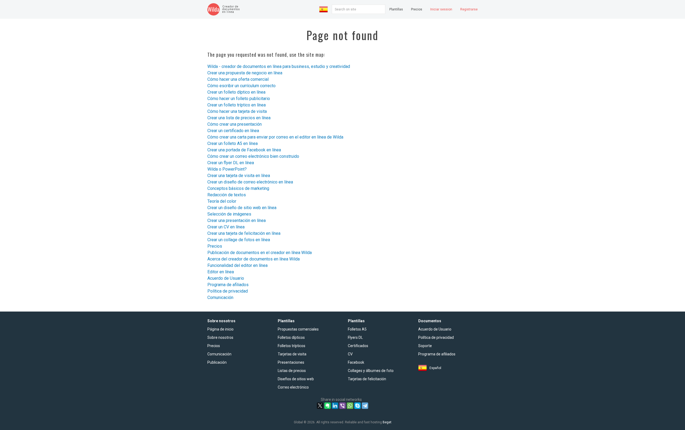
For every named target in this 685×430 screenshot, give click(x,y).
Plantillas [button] (396, 9)
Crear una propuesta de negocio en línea (244, 72)
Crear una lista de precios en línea (239, 117)
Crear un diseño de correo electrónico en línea (250, 182)
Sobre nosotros (220, 337)
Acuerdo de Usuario (225, 278)
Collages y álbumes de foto (371, 370)
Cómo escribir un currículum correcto (241, 85)
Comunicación (220, 297)
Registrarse (469, 9)
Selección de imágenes (229, 214)
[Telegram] (365, 405)
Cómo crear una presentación (234, 124)
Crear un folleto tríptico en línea (236, 104)
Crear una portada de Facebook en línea (244, 149)
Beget (387, 422)
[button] (323, 9)
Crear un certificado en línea (233, 130)
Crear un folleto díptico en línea (236, 92)
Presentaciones (291, 362)
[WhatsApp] (350, 405)
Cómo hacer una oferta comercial (238, 79)
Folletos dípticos (291, 337)
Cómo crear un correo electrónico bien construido (253, 156)
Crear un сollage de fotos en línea (238, 239)
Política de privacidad (227, 291)
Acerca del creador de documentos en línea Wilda (253, 259)
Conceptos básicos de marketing (238, 188)
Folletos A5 (357, 329)
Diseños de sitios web (296, 379)
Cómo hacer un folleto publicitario (238, 98)
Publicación (217, 362)
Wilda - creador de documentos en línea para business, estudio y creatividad (278, 66)
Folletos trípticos (291, 346)
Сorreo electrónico (293, 387)
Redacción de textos (226, 194)
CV (350, 354)
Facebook (356, 362)
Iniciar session (441, 9)
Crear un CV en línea (226, 226)
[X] (320, 405)
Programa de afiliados (228, 284)
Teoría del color (221, 201)
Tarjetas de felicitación (367, 379)
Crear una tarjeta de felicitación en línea (243, 233)
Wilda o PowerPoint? (227, 169)
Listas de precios (292, 370)
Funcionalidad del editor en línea (237, 265)
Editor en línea (220, 271)
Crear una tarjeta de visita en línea (238, 175)
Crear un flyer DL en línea (230, 162)
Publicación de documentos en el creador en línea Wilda (259, 252)
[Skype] (357, 405)
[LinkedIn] (335, 405)
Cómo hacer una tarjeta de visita (237, 111)
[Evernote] (327, 405)
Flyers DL (355, 337)
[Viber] (342, 405)
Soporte (425, 346)
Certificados (358, 346)
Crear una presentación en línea (236, 220)
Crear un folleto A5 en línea (232, 143)
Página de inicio (220, 329)
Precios (416, 9)
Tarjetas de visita (292, 354)
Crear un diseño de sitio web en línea (241, 207)
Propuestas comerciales (298, 329)
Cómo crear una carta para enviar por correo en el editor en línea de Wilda (275, 137)
